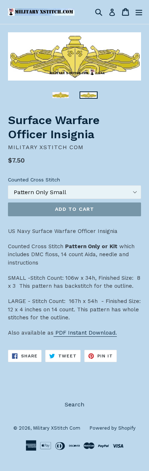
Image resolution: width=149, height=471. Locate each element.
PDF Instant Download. (85, 332)
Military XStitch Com (56, 428)
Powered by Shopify (112, 428)
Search (74, 404)
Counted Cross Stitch (34, 180)
